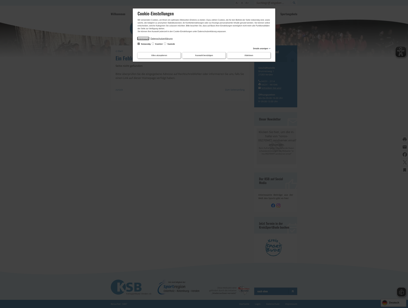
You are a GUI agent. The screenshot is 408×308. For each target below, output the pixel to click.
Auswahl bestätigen (204, 55)
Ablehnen (248, 55)
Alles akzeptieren (159, 55)
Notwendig (146, 44)
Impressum (143, 38)
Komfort (159, 44)
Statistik (171, 44)
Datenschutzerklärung (161, 38)
